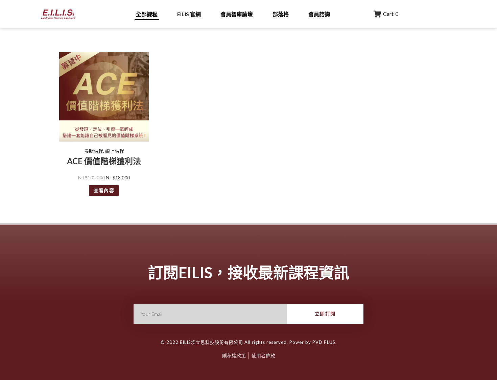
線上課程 (114, 151)
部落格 (281, 14)
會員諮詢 (319, 14)
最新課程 (93, 151)
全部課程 (147, 14)
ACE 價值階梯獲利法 (104, 161)
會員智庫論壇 (236, 14)
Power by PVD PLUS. (312, 342)
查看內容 (104, 190)
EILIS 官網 (189, 14)
